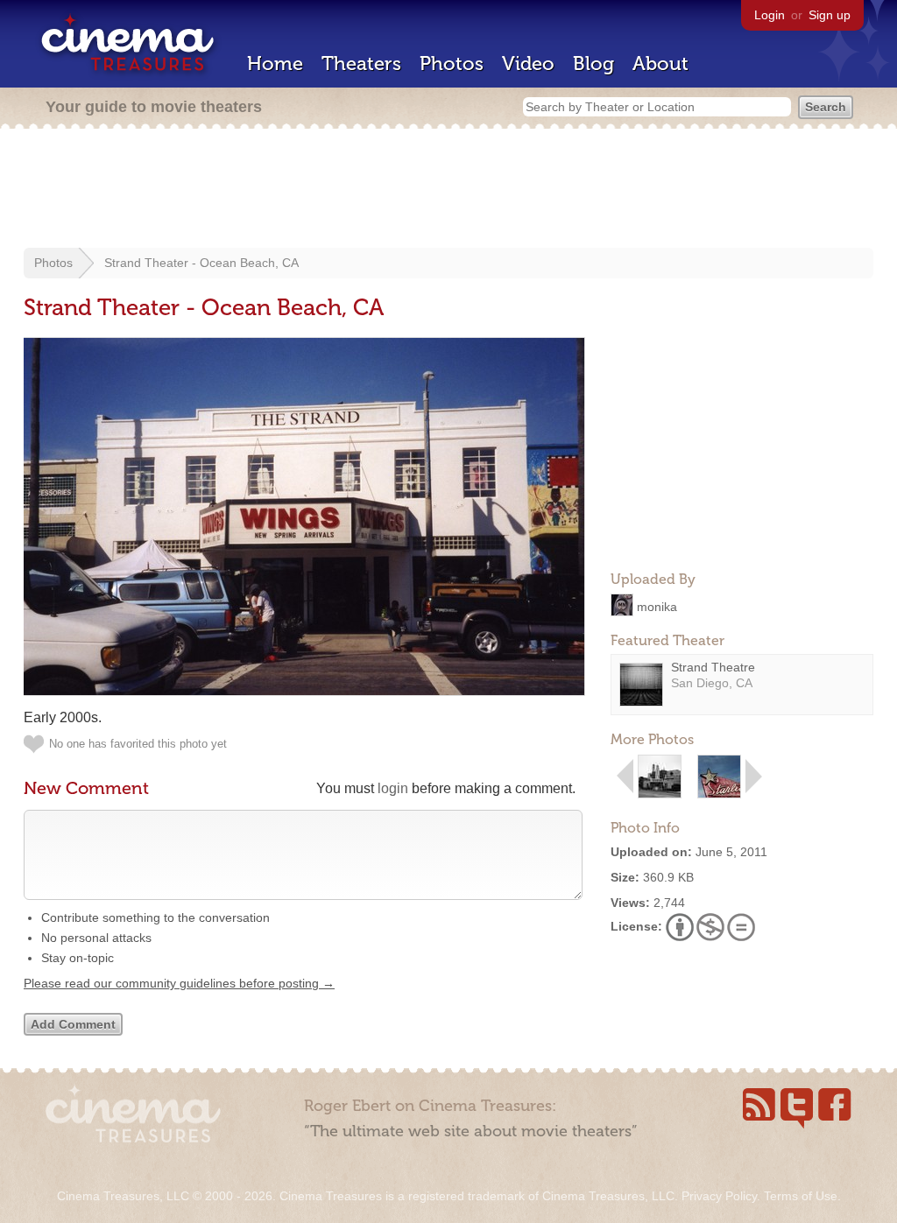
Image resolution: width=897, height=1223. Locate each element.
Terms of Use (800, 1196)
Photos (452, 63)
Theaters (361, 63)
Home (275, 63)
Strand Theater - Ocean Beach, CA (201, 263)
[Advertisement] (448, 190)
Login (769, 15)
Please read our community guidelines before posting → (179, 983)
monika (657, 606)
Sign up (830, 15)
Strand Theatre (713, 667)
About (660, 63)
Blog (593, 63)
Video (528, 63)
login (393, 788)
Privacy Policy (719, 1196)
